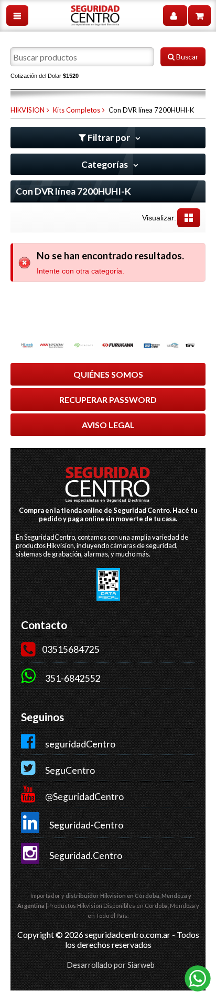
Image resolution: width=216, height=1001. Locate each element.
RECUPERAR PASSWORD (108, 400)
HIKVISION (27, 110)
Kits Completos (76, 110)
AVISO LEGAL (108, 425)
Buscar (186, 57)
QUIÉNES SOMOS (108, 374)
